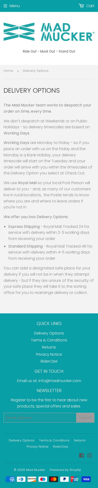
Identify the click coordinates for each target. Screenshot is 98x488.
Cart (89, 6)
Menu (15, 6)
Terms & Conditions (49, 340)
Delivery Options (49, 333)
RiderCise (49, 361)
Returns (49, 347)
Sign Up (85, 418)
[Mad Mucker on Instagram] (89, 456)
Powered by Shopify (65, 470)
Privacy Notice (49, 354)
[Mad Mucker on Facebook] (81, 456)
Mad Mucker (35, 470)
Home (8, 70)
